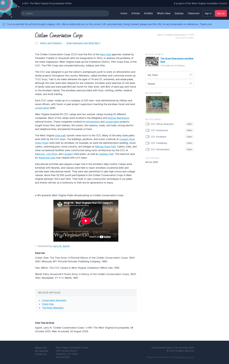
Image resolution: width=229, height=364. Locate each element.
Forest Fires (48, 304)
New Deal (105, 54)
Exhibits (148, 13)
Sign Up (221, 13)
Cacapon (68, 154)
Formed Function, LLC (183, 357)
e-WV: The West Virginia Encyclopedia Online (47, 3)
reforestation (93, 121)
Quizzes (179, 13)
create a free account (175, 34)
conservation (42, 107)
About (41, 347)
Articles (135, 13)
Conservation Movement (54, 300)
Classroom (193, 13)
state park (60, 135)
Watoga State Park (105, 146)
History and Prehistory (51, 43)
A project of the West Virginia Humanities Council (200, 3)
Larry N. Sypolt (61, 246)
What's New (163, 13)
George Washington (118, 118)
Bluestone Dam (47, 157)
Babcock (40, 154)
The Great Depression (53, 307)
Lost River (51, 154)
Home (123, 13)
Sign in (160, 34)
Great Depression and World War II (83, 43)
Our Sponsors (41, 350)
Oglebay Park (106, 154)
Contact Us (41, 354)
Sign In (208, 13)
